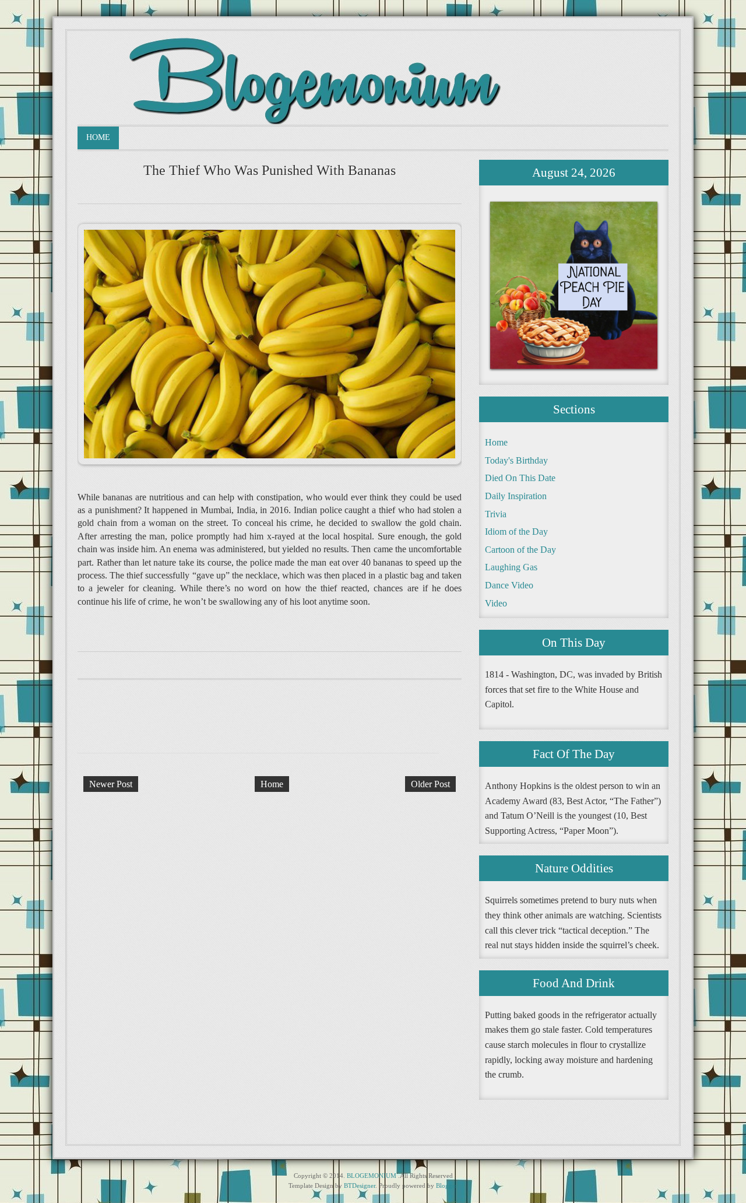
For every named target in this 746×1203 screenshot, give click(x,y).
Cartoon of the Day (520, 550)
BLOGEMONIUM (371, 1175)
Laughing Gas (511, 567)
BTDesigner (359, 1185)
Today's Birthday (516, 460)
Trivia (495, 514)
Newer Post (110, 784)
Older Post (430, 784)
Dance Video (509, 585)
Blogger (447, 1185)
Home (98, 137)
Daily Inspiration (516, 496)
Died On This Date (520, 478)
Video (496, 603)
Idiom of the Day (516, 531)
